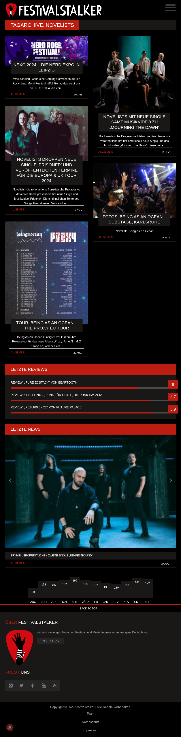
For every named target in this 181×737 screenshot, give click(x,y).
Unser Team (50, 641)
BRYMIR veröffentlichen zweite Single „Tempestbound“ (52, 555)
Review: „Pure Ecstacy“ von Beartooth (44, 382)
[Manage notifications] (9, 727)
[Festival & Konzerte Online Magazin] (47, 9)
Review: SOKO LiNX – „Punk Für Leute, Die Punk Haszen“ (56, 395)
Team (90, 713)
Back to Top (88, 608)
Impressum (90, 730)
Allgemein (18, 94)
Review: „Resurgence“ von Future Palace (46, 407)
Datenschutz (90, 722)
